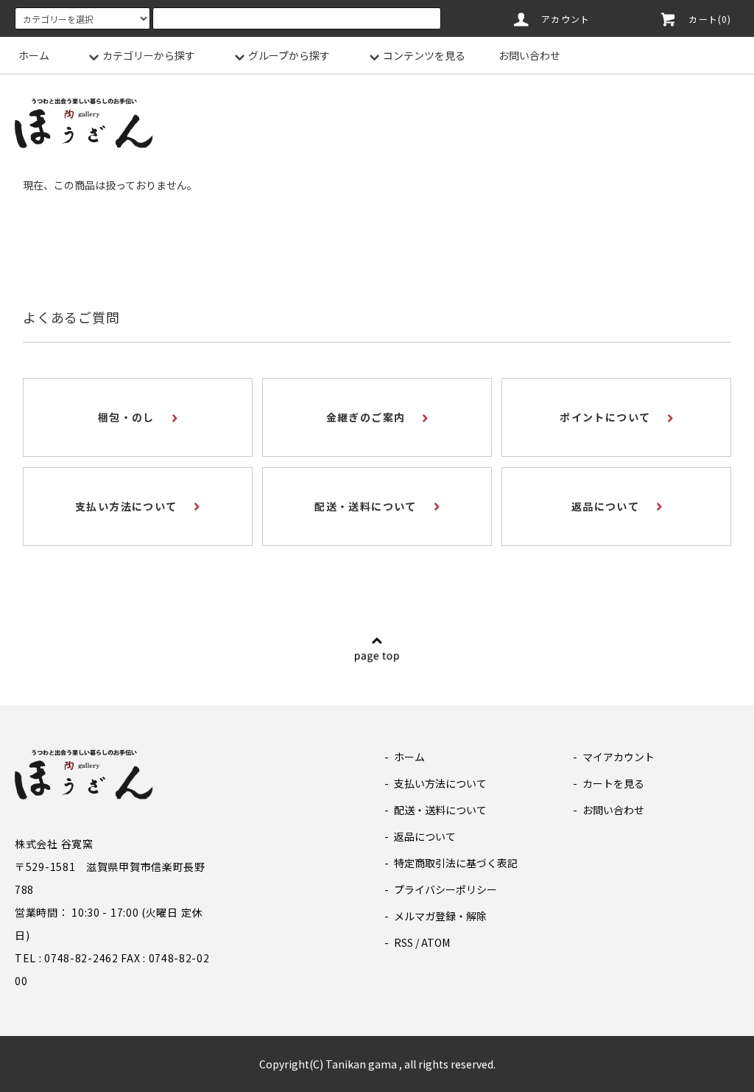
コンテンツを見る (424, 55)
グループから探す (289, 55)
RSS (403, 942)
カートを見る (613, 783)
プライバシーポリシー (445, 889)
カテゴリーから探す (148, 55)
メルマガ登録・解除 (440, 916)
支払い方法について (440, 783)
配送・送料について (440, 809)
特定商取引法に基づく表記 (456, 862)
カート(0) (709, 19)
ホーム (33, 55)
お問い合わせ (529, 55)
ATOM (435, 942)
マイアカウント (618, 756)
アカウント (565, 19)
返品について (425, 836)
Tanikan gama (361, 1064)
